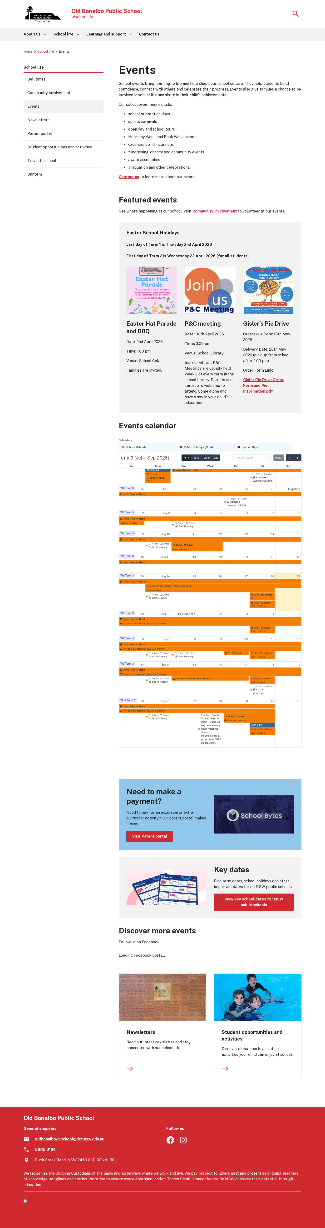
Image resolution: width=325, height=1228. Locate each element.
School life (45, 51)
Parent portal (39, 133)
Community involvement (214, 211)
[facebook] (170, 1142)
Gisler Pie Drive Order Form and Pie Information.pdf (263, 386)
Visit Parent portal (149, 836)
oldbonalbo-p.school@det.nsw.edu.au (69, 1139)
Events (33, 106)
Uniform (34, 174)
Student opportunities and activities (252, 1035)
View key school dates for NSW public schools (253, 902)
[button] (34, 34)
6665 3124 (45, 1149)
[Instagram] (184, 1142)
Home (28, 51)
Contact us (129, 177)
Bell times (36, 79)
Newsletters (141, 1032)
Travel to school (41, 160)
